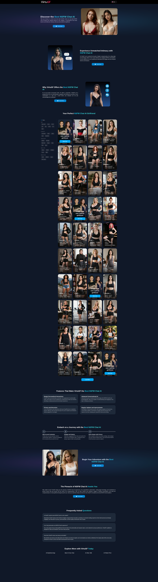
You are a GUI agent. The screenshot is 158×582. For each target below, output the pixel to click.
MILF (42, 128)
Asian (48, 133)
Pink (42, 145)
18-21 (48, 124)
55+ (53, 126)
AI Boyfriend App (50, 553)
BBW (47, 152)
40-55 (49, 126)
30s (45, 126)
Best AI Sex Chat (69, 553)
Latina (53, 133)
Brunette (47, 140)
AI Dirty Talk (88, 553)
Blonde (43, 140)
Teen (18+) (43, 124)
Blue (46, 145)
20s (42, 126)
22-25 (53, 124)
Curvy (43, 152)
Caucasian (43, 133)
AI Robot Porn (107, 553)
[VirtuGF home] (46, 2)
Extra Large (44, 159)
